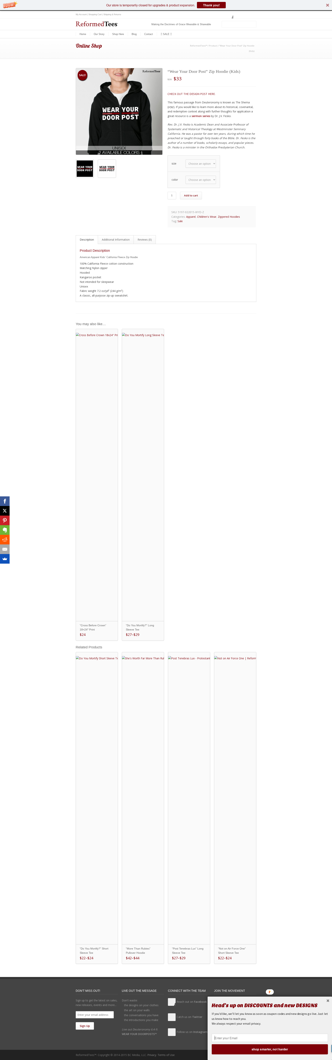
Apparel (191, 216)
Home (83, 34)
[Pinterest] (5, 520)
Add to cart (191, 195)
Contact (148, 34)
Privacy (151, 1055)
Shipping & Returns (112, 14)
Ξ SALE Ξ (166, 34)
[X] (5, 511)
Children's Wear (206, 216)
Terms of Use (166, 1055)
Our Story (99, 34)
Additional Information (116, 239)
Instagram (245, 14)
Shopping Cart (95, 14)
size (174, 163)
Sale (180, 221)
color (175, 179)
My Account (81, 14)
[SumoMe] (5, 559)
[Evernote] (5, 530)
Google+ (237, 14)
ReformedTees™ (198, 45)
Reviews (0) (145, 239)
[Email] (5, 549)
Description (87, 239)
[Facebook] (5, 501)
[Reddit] (5, 539)
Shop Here (118, 34)
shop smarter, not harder (270, 1049)
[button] (166, 5)
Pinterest (252, 14)
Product (213, 45)
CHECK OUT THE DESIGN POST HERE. (191, 94)
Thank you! (211, 5)
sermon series (201, 116)
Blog (134, 34)
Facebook (229, 14)
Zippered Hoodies (229, 216)
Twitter (222, 14)
